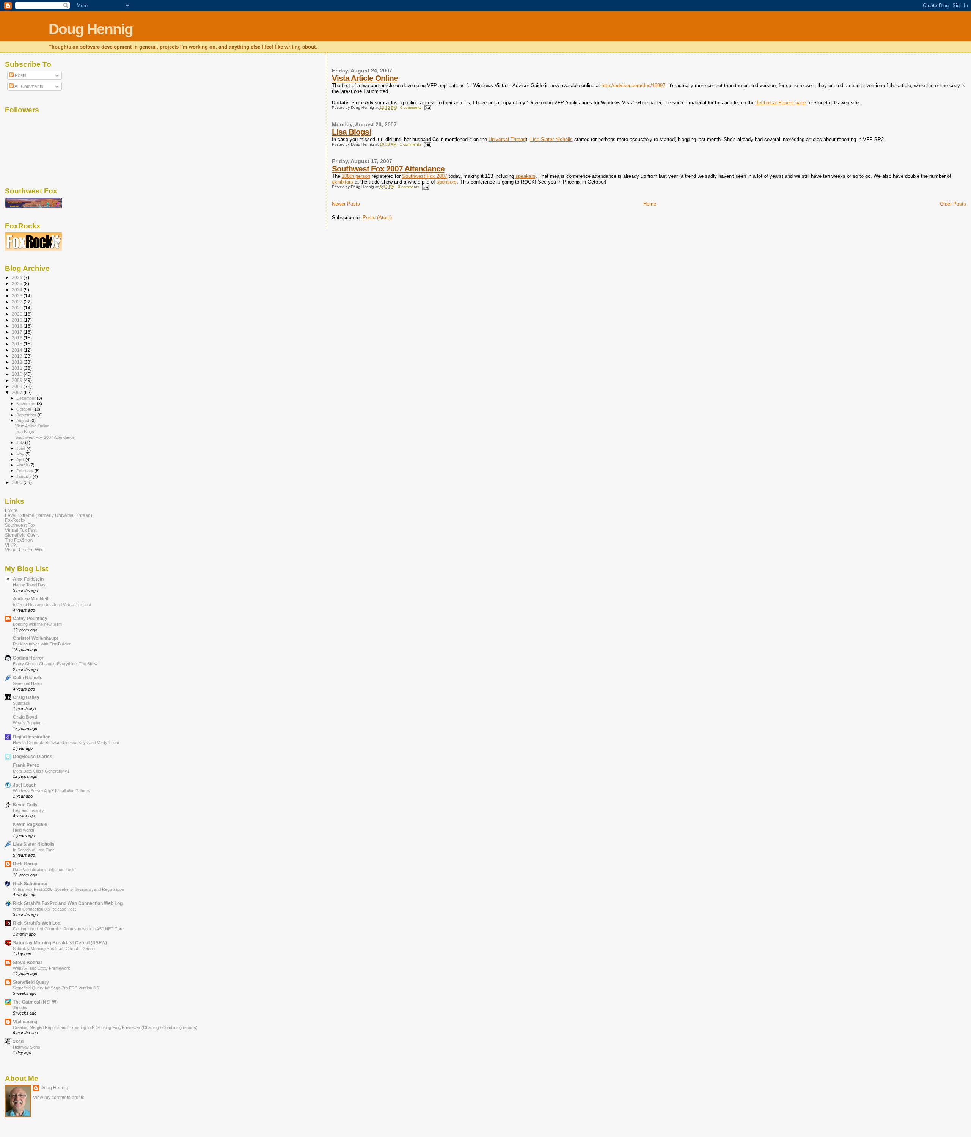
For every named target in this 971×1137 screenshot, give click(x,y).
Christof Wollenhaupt (35, 638)
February (25, 470)
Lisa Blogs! (351, 131)
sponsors (447, 182)
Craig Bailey (26, 697)
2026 (18, 277)
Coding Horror (28, 657)
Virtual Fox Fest (21, 530)
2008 (18, 386)
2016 (18, 337)
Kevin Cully (25, 804)
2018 (18, 326)
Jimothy (20, 1007)
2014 (18, 349)
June (21, 448)
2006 (18, 482)
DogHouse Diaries (32, 756)
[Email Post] (427, 107)
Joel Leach (24, 784)
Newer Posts (346, 204)
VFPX (11, 544)
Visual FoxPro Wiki (24, 549)
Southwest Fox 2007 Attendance (388, 168)
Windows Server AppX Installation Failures (51, 790)
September (27, 415)
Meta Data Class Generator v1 (41, 771)
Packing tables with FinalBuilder (42, 644)
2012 (18, 362)
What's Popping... (29, 723)
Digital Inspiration (31, 736)
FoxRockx (15, 520)
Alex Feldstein (28, 578)
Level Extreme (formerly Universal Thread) (48, 515)
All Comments (28, 86)
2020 (18, 313)
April (20, 459)
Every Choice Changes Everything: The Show (55, 663)
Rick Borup (25, 863)
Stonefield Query (22, 534)
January (24, 476)
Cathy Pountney (30, 618)
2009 (18, 380)
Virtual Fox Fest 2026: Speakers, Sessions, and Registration (68, 889)
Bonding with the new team (37, 624)
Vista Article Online (365, 78)
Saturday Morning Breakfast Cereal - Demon (54, 948)
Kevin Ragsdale (30, 824)
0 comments (410, 107)
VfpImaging (25, 1021)
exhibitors (342, 182)
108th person (356, 176)
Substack (21, 703)
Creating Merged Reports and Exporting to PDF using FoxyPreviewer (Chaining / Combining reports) (105, 1027)
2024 (18, 289)
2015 (18, 343)
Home (649, 204)
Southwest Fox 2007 (424, 176)
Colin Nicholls (27, 677)
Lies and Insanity (28, 810)
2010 (18, 374)
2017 (18, 332)
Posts (20, 75)
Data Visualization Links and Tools (44, 869)
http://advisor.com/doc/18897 (633, 85)
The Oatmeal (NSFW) (35, 1001)
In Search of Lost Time (34, 850)
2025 (18, 283)
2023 (18, 295)
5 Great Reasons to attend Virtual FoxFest (52, 604)
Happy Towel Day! (30, 585)
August (23, 420)
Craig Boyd (25, 717)
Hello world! (23, 830)
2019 (18, 319)
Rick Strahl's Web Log (36, 922)
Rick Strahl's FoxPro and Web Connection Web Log (68, 903)
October (24, 409)
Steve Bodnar (27, 962)
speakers (525, 176)
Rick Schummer (30, 883)
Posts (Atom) (377, 217)
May (20, 454)
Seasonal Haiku (27, 683)
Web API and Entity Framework (41, 968)
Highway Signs (26, 1047)
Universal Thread (507, 139)
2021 (18, 307)
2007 (18, 392)
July (20, 442)
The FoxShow (19, 539)
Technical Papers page (781, 102)
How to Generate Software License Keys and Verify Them (66, 742)
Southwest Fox (20, 525)
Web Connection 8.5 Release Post (44, 909)
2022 (18, 301)
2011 (18, 368)
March (22, 465)
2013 (18, 355)
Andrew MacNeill (31, 598)
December (26, 398)
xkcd (18, 1041)
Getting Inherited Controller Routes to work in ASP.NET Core (68, 929)
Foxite (11, 510)
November (26, 403)
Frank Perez (26, 765)
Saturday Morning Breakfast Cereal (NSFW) (60, 942)
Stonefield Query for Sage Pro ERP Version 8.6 (56, 988)
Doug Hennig (91, 29)
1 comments (410, 144)
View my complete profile (59, 1097)
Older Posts (953, 204)
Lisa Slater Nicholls (551, 139)
